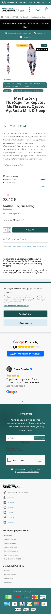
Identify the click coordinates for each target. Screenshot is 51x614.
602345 (7, 91)
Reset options (7, 209)
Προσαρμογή (25, 323)
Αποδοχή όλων (25, 314)
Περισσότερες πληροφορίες (16, 306)
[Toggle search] (38, 9)
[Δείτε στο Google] (9, 369)
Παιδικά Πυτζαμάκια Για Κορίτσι (34, 17)
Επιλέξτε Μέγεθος (13, 220)
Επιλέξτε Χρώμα (11, 213)
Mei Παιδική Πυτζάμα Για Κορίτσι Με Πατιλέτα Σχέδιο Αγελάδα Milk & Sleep (24, 85)
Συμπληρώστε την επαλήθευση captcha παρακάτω (14, 450)
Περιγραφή (9, 126)
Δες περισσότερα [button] (15, 385)
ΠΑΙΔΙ (7, 17)
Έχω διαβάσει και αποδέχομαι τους (27, 470)
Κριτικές (22, 126)
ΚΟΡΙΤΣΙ (14, 17)
